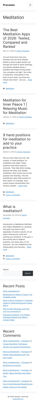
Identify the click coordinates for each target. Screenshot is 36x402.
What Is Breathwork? (11, 291)
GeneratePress (18, 399)
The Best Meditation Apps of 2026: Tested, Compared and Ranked (16, 38)
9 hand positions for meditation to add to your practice (16, 141)
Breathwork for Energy (12, 366)
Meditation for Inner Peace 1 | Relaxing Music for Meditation (15, 106)
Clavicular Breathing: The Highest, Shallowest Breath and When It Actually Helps (16, 317)
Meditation (10, 89)
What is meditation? (12, 209)
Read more (22, 186)
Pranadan (9, 4)
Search (6, 269)
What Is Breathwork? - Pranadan (16, 341)
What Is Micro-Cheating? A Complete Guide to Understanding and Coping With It (18, 303)
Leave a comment (13, 195)
